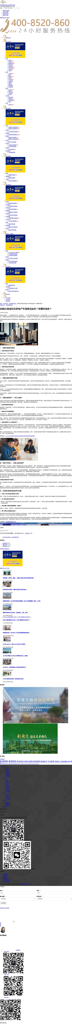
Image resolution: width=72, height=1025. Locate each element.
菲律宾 (10, 94)
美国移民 (12, 761)
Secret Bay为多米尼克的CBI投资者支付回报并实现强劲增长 (20, 436)
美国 (9, 60)
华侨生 (57, 761)
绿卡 (7, 763)
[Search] (19, 8)
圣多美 (10, 104)
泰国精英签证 (11, 285)
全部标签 (2, 759)
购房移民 (8, 521)
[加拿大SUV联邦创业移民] (35, 722)
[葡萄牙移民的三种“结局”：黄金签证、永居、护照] (7, 609)
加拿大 (10, 61)
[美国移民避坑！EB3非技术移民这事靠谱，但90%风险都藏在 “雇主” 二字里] (7, 598)
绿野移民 (5, 878)
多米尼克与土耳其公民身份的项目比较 (9, 523)
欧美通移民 (15, 763)
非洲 (7, 103)
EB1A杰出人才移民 (13, 252)
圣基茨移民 (5, 12)
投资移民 (5, 877)
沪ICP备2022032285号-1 (25, 884)
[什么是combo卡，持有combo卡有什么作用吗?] (7, 641)
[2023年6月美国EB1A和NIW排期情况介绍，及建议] (7, 652)
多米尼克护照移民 (12, 215)
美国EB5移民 (6, 10)
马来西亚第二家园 (12, 288)
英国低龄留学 (6, 881)
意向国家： (3, 896)
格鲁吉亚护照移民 (12, 227)
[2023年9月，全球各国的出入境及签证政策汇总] (7, 664)
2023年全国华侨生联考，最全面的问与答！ (13, 678)
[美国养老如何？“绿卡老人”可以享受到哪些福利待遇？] (7, 629)
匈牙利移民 (11, 149)
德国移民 (5, 875)
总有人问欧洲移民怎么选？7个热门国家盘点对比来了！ (16, 620)
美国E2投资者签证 (13, 128)
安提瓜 (10, 69)
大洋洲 (7, 95)
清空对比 (7, 908)
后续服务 (10, 763)
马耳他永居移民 (12, 145)
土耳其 (10, 73)
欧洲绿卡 (44, 761)
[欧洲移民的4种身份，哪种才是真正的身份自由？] (7, 586)
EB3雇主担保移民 (12, 255)
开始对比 (2, 908)
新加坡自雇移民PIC (13, 134)
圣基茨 (10, 66)
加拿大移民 (28, 761)
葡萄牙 (10, 76)
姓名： (2, 890)
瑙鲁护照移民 (11, 224)
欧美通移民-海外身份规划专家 (7, 5)
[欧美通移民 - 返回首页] (3, 3)
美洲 (7, 58)
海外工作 (4, 763)
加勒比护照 (13, 521)
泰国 (9, 91)
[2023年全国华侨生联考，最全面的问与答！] (7, 676)
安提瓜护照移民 (12, 209)
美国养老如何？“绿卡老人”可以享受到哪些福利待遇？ (16, 632)
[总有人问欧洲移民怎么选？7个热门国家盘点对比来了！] (17, 617)
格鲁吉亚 (10, 87)
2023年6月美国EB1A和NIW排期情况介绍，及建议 (15, 655)
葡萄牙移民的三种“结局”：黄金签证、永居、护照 (15, 612)
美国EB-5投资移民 (13, 127)
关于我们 (8, 299)
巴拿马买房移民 (12, 180)
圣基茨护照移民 (12, 203)
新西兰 (10, 98)
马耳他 (10, 79)
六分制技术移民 (12, 262)
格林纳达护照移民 (12, 212)
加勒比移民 (5, 874)
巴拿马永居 (5, 13)
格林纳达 (10, 63)
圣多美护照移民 (12, 230)
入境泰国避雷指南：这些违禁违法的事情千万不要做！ (13, 524)
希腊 (9, 75)
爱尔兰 (10, 78)
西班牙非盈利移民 (13, 291)
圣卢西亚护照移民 (12, 206)
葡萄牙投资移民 (12, 137)
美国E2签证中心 (7, 880)
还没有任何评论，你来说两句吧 (11, 537)
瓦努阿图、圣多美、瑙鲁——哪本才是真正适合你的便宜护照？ (18, 578)
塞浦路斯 (10, 85)
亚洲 (7, 88)
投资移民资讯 (12, 303)
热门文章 (7, 568)
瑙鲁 (9, 101)
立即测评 (3, 903)
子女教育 (51, 761)
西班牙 (10, 84)
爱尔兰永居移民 (12, 142)
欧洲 (7, 72)
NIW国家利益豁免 (12, 254)
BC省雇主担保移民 (13, 258)
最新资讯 (2, 568)
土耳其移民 (64, 761)
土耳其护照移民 (12, 221)
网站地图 (5, 806)
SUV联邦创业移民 (13, 131)
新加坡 (10, 89)
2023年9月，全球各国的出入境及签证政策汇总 (14, 667)
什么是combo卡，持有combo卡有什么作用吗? (14, 644)
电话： (39, 890)
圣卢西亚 (10, 67)
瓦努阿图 (10, 100)
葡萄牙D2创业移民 (13, 139)
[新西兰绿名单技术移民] (30, 753)
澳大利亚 (10, 97)
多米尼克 (10, 64)
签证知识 (20, 761)
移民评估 (8, 301)
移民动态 (5, 544)
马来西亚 (10, 92)
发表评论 (27, 533)
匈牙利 (10, 82)
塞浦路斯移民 (11, 177)
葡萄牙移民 (5, 15)
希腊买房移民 (11, 174)
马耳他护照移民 (12, 146)
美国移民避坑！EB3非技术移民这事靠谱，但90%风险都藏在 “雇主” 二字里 (21, 601)
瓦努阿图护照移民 (13, 218)
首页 (1, 303)
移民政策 (5, 543)
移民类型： (40, 896)
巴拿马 (10, 70)
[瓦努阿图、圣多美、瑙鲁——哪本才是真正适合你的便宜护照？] (7, 575)
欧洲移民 (4, 761)
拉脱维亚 (10, 81)
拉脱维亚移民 (11, 152)
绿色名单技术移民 (12, 261)
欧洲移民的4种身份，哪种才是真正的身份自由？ (15, 589)
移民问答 (5, 546)
